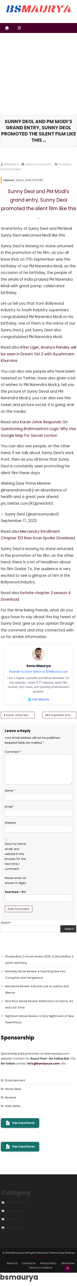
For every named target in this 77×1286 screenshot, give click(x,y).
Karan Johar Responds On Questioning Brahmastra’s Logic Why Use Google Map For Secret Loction (38, 428)
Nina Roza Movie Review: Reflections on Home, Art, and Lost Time (39, 1004)
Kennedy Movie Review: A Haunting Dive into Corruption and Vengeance (35, 974)
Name (10, 791)
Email (9, 807)
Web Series (12, 1106)
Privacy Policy (48, 1263)
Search (5, 923)
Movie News (13, 1089)
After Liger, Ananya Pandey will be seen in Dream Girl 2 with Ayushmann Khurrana (38, 354)
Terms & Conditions (41, 1267)
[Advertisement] (38, 73)
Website (10, 823)
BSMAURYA (11, 164)
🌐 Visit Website (38, 699)
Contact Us (29, 1263)
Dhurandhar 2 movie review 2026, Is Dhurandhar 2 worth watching (39, 959)
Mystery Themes (38, 1257)
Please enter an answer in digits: (15, 880)
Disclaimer (68, 1263)
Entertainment (11, 169)
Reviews (10, 1097)
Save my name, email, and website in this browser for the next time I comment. (15, 856)
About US (12, 1263)
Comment (13, 752)
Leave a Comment (38, 164)
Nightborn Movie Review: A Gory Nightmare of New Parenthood (39, 1019)
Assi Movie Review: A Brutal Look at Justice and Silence (37, 989)
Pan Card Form (23, 1123)
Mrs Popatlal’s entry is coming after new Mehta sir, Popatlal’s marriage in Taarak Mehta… (60, 715)
